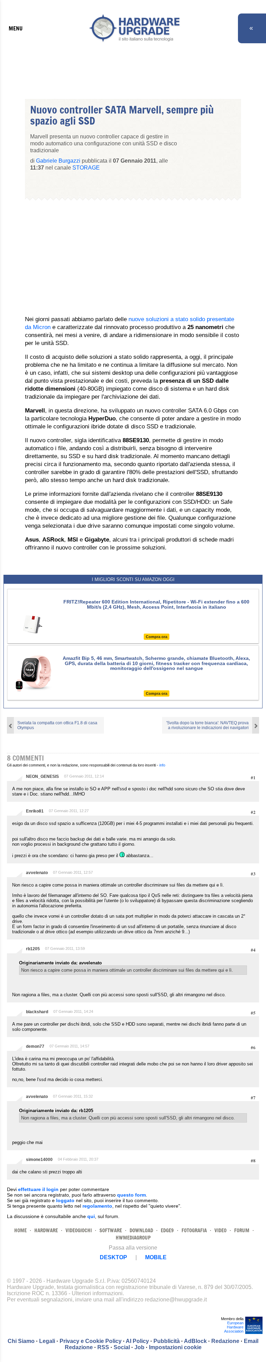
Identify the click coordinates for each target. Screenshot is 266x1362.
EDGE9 (167, 1230)
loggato (65, 1200)
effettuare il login (38, 1189)
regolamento (97, 1206)
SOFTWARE (110, 1230)
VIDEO (220, 1230)
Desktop (113, 1257)
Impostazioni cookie (175, 1347)
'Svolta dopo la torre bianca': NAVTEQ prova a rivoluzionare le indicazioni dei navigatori (207, 725)
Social (122, 1347)
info (162, 765)
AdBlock (195, 1341)
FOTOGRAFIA (194, 1230)
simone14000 (39, 1159)
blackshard (37, 1011)
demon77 (35, 1046)
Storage (86, 168)
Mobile (156, 1257)
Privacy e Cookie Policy (91, 1341)
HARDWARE (46, 1230)
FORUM (241, 1230)
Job (139, 1347)
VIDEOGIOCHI (78, 1230)
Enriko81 (35, 811)
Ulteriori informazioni (97, 1293)
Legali (47, 1341)
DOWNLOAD (141, 1230)
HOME (20, 1230)
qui (91, 1216)
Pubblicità (166, 1341)
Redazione (225, 1341)
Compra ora (156, 637)
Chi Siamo (21, 1341)
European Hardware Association (233, 1327)
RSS (103, 1347)
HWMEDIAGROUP (133, 1237)
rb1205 (33, 948)
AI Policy (137, 1341)
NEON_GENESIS (42, 776)
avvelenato (37, 872)
